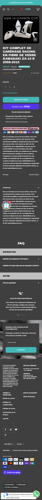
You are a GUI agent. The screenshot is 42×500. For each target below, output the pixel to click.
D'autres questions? (9, 283)
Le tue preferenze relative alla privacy (21, 494)
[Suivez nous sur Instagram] (10, 429)
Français (19, 444)
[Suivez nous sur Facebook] (5, 429)
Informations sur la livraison (9, 413)
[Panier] (38, 9)
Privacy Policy (9, 484)
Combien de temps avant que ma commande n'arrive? (20, 265)
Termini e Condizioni (11, 487)
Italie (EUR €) (8, 444)
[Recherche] (8, 9)
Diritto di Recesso (29, 396)
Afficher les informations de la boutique (17, 122)
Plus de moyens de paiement (21, 112)
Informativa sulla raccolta (10, 498)
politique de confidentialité (7, 403)
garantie (5, 418)
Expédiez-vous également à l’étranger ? (16, 259)
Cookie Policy (21, 484)
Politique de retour (9, 408)
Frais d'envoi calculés (9, 69)
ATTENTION (7, 188)
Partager (6, 174)
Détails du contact (9, 398)
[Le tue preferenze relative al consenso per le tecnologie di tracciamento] (4, 496)
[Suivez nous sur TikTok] (5, 434)
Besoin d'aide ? (34, 174)
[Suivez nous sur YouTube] (16, 429)
